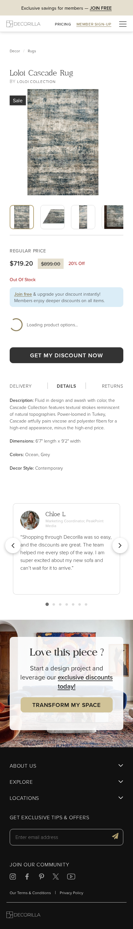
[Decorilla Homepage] (23, 23)
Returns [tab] (112, 386)
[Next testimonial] (120, 545)
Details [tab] (66, 386)
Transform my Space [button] (66, 705)
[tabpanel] (66, 434)
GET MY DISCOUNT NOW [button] (66, 355)
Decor (15, 51)
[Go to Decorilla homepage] (23, 916)
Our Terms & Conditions (30, 892)
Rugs (32, 51)
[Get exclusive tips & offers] (115, 837)
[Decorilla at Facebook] (27, 877)
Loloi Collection (36, 81)
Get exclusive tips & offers (49, 817)
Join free (23, 294)
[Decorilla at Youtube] (71, 878)
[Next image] (72, 233)
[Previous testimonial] (13, 545)
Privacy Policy (71, 892)
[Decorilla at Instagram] (13, 877)
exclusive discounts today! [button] (85, 681)
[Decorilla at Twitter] (56, 877)
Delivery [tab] (21, 386)
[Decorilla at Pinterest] (41, 877)
